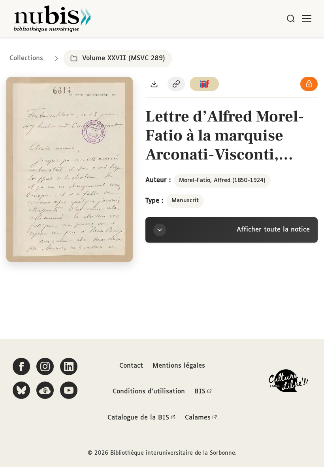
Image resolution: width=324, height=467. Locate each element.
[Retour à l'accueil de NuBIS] (52, 18)
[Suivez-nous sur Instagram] (45, 366)
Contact (131, 366)
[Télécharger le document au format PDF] (154, 84)
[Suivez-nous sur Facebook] (21, 366)
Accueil (284, 48)
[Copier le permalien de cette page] (176, 84)
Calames (198, 417)
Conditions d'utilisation (149, 391)
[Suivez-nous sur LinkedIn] (68, 366)
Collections (26, 58)
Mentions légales (179, 366)
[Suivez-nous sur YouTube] (68, 390)
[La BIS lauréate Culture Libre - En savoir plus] (288, 382)
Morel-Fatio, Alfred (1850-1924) (222, 180)
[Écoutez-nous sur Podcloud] (45, 390)
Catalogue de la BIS (138, 417)
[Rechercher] (291, 18)
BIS (199, 391)
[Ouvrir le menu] (306, 18)
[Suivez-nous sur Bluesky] (21, 390)
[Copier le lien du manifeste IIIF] (204, 84)
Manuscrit (185, 200)
